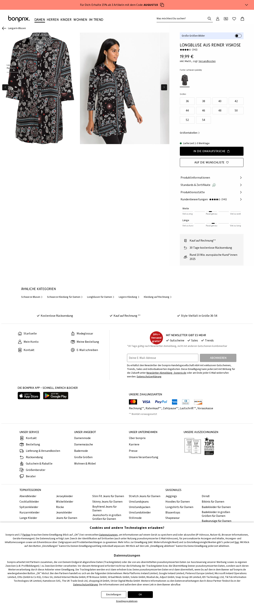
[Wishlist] (234, 18)
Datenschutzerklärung (149, 377)
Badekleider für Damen (216, 507)
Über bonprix (137, 438)
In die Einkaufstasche (209, 151)
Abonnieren (218, 358)
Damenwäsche (83, 444)
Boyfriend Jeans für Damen (104, 508)
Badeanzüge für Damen (216, 521)
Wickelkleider (64, 502)
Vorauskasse (205, 408)
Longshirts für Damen (179, 507)
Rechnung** (136, 408)
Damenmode (82, 438)
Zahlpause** (171, 408)
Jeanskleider (64, 512)
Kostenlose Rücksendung (57, 316)
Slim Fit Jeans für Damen (108, 496)
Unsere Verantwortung (143, 457)
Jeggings (171, 496)
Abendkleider (27, 496)
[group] (40, 88)
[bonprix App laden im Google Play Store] (55, 395)
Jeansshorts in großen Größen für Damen (106, 517)
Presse (133, 451)
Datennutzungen (108, 535)
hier (237, 542)
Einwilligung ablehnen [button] (126, 601)
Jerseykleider (64, 496)
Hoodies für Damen (177, 502)
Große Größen (83, 457)
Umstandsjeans (139, 502)
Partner (26, 535)
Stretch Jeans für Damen (144, 496)
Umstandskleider (140, 512)
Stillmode (135, 518)
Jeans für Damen (66, 518)
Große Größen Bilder (193, 36)
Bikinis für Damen (213, 502)
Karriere (134, 444)
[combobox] (182, 18)
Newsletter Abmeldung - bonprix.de (166, 373)
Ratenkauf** (153, 408)
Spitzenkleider (28, 507)
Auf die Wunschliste (209, 162)
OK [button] (140, 594)
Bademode (81, 451)
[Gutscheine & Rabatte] (226, 18)
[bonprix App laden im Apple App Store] (29, 395)
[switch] (238, 36)
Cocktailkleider (29, 502)
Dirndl (206, 496)
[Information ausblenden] (247, 5)
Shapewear (172, 518)
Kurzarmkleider (29, 512)
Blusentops (172, 512)
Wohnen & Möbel (85, 463)
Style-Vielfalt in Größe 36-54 (199, 316)
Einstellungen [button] (113, 594)
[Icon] (162, 5)
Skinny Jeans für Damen (107, 502)
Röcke (60, 507)
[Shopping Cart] (242, 18)
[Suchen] (209, 18)
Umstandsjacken (139, 507)
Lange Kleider (28, 518)
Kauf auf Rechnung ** (127, 316)
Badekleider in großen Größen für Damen (216, 514)
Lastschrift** (188, 408)
